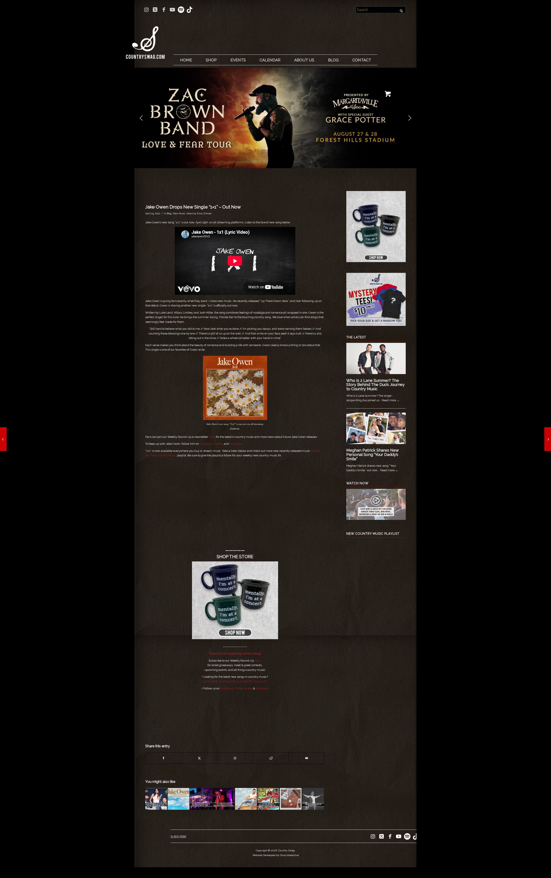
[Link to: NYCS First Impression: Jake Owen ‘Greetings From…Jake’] (268, 799)
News (190, 213)
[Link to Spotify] (181, 9)
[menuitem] (186, 60)
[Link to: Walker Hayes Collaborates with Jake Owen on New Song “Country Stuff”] (291, 799)
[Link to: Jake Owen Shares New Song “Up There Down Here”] (178, 799)
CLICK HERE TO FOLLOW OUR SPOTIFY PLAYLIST (235, 681)
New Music (179, 213)
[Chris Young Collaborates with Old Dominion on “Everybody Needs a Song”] (547, 439)
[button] (275, 118)
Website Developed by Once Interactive (275, 855)
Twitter (218, 443)
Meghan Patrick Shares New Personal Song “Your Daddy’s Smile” (372, 454)
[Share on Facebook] (163, 758)
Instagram (206, 443)
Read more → (390, 400)
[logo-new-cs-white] (145, 39)
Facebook (235, 443)
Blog (169, 213)
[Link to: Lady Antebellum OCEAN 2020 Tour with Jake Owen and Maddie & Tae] (156, 799)
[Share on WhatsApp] (235, 758)
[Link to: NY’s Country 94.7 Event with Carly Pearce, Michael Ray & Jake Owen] (223, 799)
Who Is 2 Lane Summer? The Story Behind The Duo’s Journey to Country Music (375, 384)
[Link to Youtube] (172, 9)
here (212, 436)
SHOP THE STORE (235, 556)
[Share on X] (199, 758)
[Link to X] (155, 9)
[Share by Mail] (306, 758)
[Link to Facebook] (164, 9)
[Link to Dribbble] (189, 9)
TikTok (238, 688)
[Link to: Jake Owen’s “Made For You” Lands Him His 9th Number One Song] (246, 799)
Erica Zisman (204, 213)
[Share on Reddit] (271, 758)
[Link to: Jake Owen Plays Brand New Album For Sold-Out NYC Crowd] (201, 799)
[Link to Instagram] (146, 9)
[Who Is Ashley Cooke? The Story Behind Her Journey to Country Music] (3, 439)
